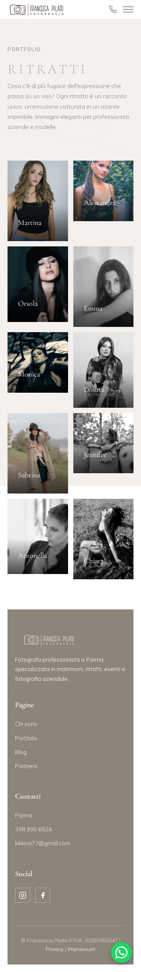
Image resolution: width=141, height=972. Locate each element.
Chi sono (26, 723)
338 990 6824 (33, 829)
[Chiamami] (113, 9)
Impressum (81, 949)
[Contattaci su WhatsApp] (121, 952)
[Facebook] (42, 895)
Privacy (55, 949)
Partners (26, 766)
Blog (21, 752)
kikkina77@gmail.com (42, 843)
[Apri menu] (128, 9)
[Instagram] (22, 895)
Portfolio (26, 738)
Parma (23, 815)
